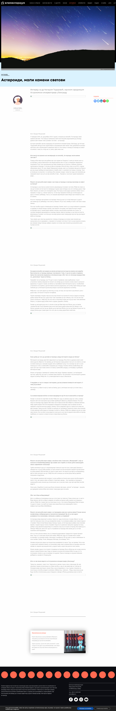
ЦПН (109, 3)
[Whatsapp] (107, 101)
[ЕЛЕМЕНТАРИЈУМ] (14, 3)
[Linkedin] (101, 101)
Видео (90, 3)
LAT (115, 3)
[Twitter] (98, 101)
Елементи (81, 3)
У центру (57, 3)
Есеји (65, 3)
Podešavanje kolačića (102, 708)
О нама (103, 3)
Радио (97, 3)
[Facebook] (95, 101)
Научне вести (47, 3)
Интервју (72, 3)
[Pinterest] (104, 101)
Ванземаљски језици (39, 633)
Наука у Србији (35, 3)
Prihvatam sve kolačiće (85, 708)
